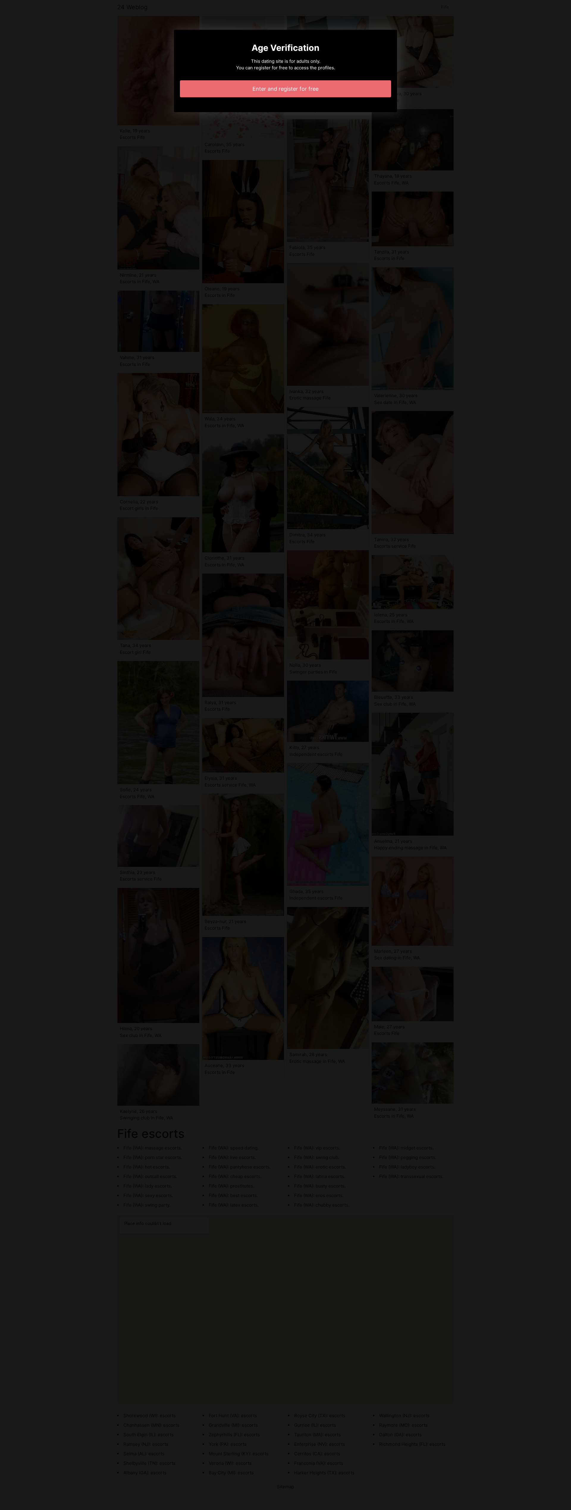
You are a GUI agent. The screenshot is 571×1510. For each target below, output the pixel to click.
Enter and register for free (285, 89)
